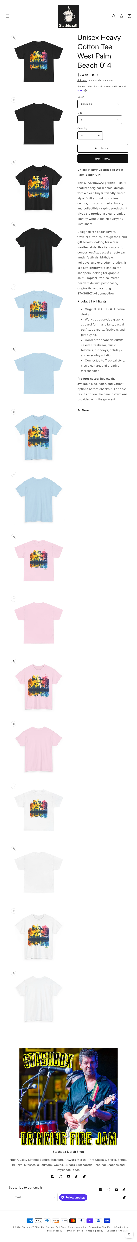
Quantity (82, 128)
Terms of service (74, 1231)
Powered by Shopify (99, 1227)
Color (80, 96)
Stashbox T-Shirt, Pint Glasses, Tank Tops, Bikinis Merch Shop (55, 1227)
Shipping (82, 80)
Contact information (117, 1231)
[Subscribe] (53, 1197)
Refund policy (120, 1227)
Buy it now (102, 158)
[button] (7, 16)
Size (79, 112)
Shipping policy (94, 1231)
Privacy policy (54, 1231)
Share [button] (85, 410)
